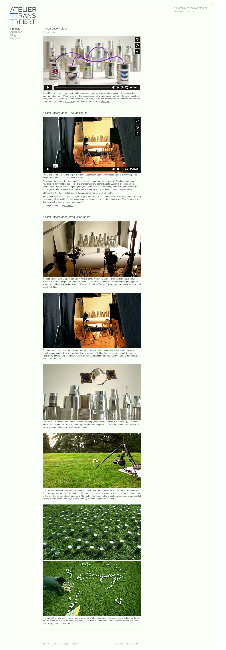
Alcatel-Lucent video (55, 28)
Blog (13, 35)
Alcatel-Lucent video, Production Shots (66, 217)
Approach (16, 31)
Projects (15, 28)
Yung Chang (70, 101)
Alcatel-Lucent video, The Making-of (65, 113)
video (53, 32)
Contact (15, 38)
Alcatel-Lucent (49, 93)
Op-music (105, 101)
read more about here (52, 96)
